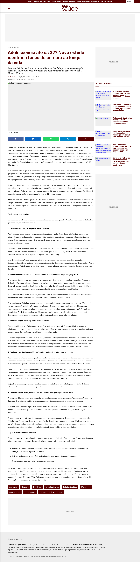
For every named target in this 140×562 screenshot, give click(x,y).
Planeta (65, 1)
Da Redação (12, 77)
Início (9, 47)
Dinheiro (36, 1)
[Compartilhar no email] (86, 139)
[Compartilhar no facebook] (16, 139)
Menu (79, 1)
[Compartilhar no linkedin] (33, 139)
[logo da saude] (70, 8)
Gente (54, 1)
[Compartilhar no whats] (51, 139)
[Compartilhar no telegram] (68, 139)
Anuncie (129, 1)
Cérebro (25, 487)
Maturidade (85, 487)
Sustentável (95, 1)
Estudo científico (70, 487)
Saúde (59, 1)
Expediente (108, 1)
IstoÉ (30, 1)
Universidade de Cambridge (51, 492)
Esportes (72, 1)
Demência (37, 487)
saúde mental (29, 492)
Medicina (16, 47)
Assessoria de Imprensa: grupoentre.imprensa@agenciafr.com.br (45, 556)
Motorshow (86, 1)
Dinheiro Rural (45, 1)
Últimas (10, 539)
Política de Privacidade (15, 556)
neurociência (14, 492)
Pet (102, 1)
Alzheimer (13, 487)
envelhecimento (52, 487)
